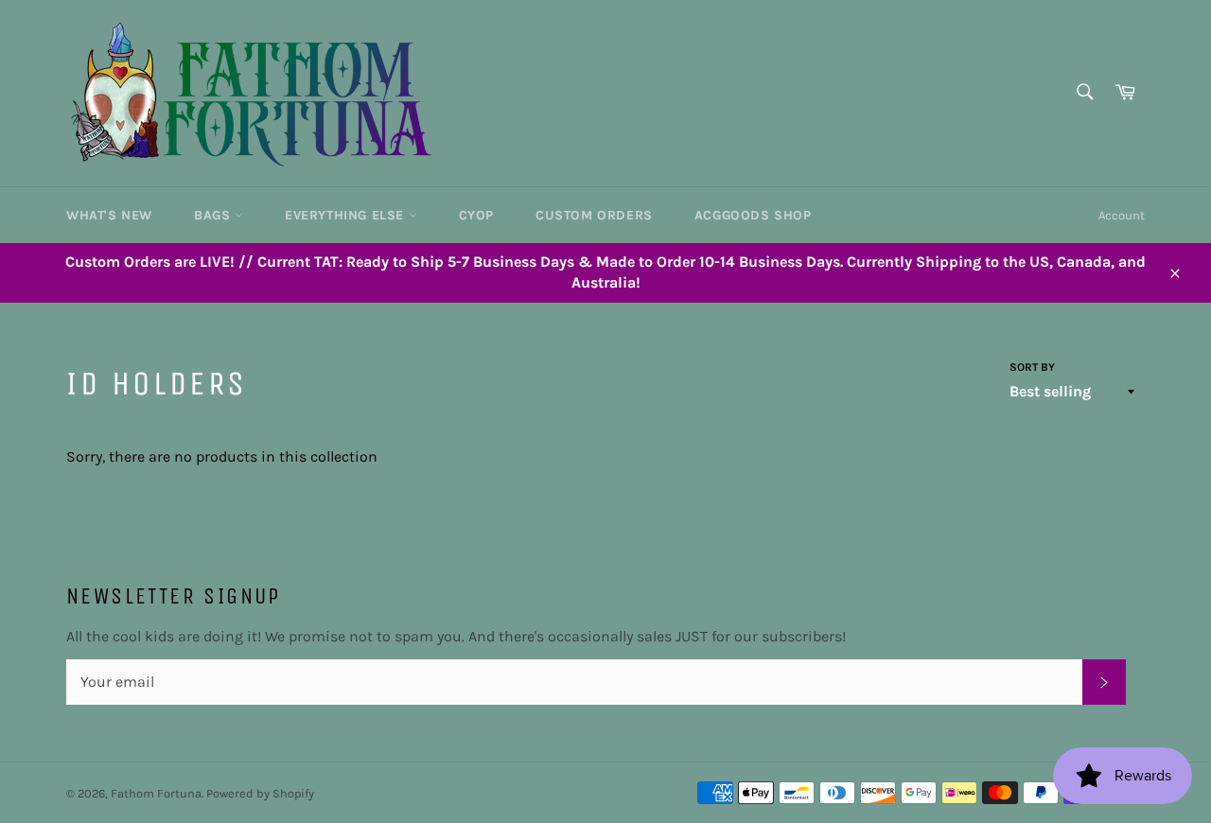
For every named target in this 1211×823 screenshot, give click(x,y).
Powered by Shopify (260, 793)
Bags (214, 215)
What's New (109, 215)
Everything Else (347, 215)
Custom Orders (594, 215)
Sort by (1032, 367)
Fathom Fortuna (156, 793)
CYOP (476, 215)
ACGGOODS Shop (753, 215)
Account (1121, 215)
